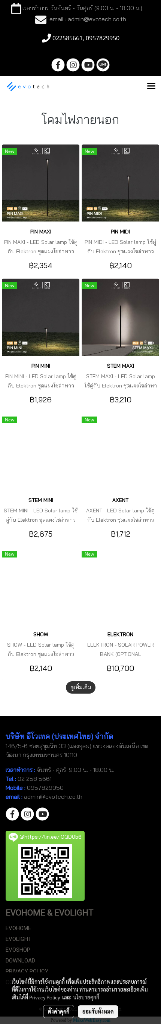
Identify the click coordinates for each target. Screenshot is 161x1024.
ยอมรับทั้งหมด (98, 1011)
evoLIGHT (18, 939)
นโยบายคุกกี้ (86, 997)
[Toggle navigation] (151, 86)
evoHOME (18, 928)
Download (20, 960)
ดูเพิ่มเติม (80, 687)
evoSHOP (18, 949)
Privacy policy (27, 971)
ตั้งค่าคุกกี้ (58, 1011)
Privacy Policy (44, 997)
